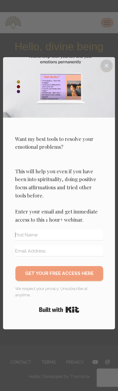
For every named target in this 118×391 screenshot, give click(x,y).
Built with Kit (59, 309)
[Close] (106, 66)
